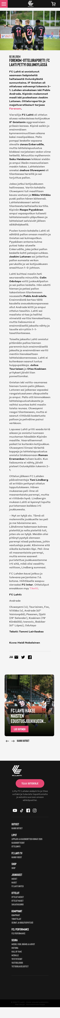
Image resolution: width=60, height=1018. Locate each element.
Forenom (15, 108)
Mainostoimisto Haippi (35, 1004)
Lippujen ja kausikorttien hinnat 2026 (27, 838)
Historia (15, 947)
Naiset (14, 882)
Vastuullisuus (17, 962)
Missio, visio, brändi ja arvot (23, 944)
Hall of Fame (17, 951)
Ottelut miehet (18, 896)
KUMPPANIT (16, 915)
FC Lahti (21, 1002)
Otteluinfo (16, 846)
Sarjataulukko (18, 904)
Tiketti (33, 588)
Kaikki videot (17, 857)
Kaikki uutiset (23, 740)
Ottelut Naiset (18, 900)
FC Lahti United (18, 886)
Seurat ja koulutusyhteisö (22, 922)
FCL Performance (18, 933)
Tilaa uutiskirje (30, 783)
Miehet (14, 878)
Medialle (15, 955)
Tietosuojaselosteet (20, 966)
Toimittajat (16, 918)
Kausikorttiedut (18, 842)
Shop (13, 867)
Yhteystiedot (17, 958)
